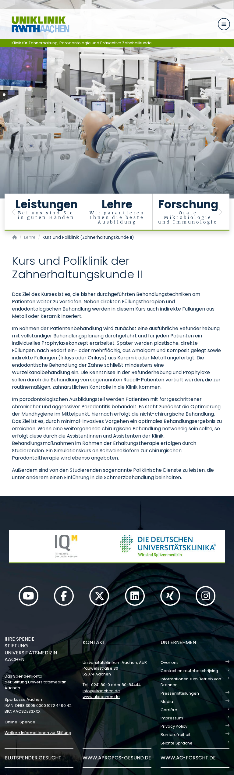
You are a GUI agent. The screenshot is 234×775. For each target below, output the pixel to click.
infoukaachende (101, 690)
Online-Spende (20, 722)
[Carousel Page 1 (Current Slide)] (4, 94)
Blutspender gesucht (33, 757)
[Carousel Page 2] (4, 99)
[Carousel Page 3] (4, 104)
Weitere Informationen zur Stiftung (38, 732)
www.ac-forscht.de (188, 757)
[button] (14, 212)
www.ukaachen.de (101, 696)
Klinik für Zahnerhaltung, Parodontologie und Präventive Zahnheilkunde (82, 43)
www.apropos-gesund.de (117, 757)
